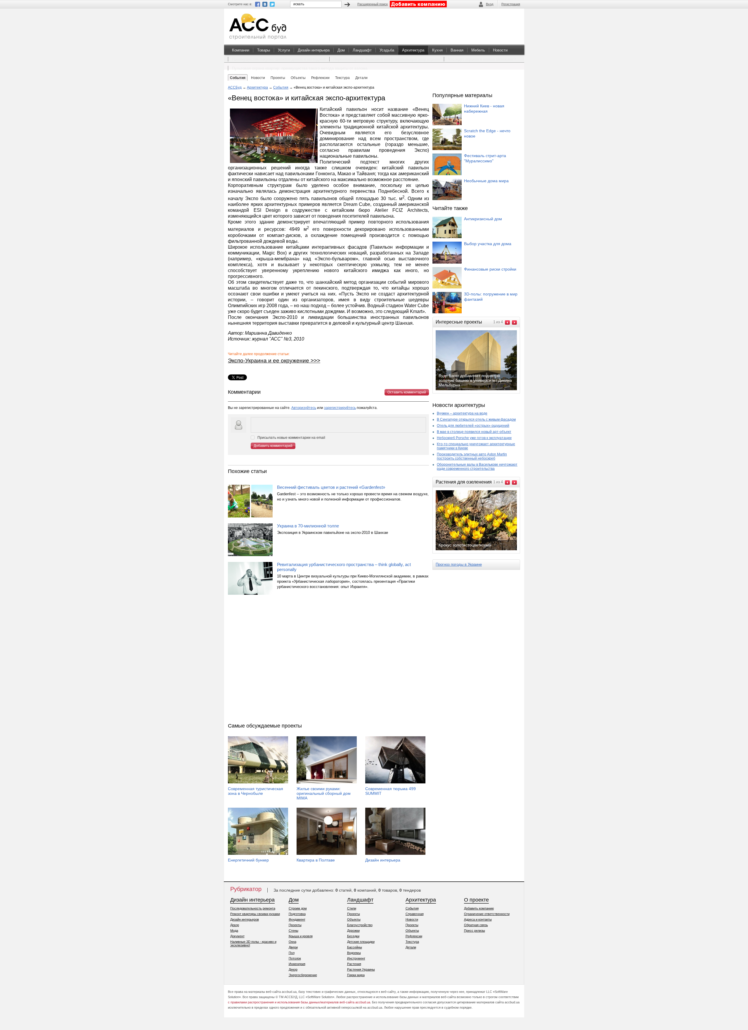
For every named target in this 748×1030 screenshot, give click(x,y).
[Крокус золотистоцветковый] (481, 550)
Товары (263, 50)
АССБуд (235, 87)
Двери (293, 947)
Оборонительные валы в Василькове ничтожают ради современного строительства (477, 466)
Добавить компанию (479, 908)
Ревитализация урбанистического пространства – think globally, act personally (344, 567)
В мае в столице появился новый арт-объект (474, 432)
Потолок (295, 958)
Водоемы (354, 953)
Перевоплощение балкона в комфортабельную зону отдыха (386, 59)
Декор (234, 925)
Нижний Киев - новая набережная (484, 109)
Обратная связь (476, 925)
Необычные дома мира (486, 180)
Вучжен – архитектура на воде (462, 413)
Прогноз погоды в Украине (459, 564)
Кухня (437, 50)
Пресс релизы (474, 930)
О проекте (476, 900)
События (280, 87)
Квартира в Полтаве (316, 860)
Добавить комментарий (273, 446)
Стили (351, 908)
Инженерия (297, 964)
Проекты (295, 925)
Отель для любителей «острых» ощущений (473, 426)
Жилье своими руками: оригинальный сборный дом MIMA (324, 793)
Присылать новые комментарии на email (291, 438)
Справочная (415, 914)
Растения (354, 964)
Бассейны (354, 947)
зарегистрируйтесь (340, 408)
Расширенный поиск (372, 4)
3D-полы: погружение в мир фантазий (490, 297)
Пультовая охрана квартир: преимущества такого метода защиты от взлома (299, 68)
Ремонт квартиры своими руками (255, 914)
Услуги (284, 50)
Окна (292, 941)
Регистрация (510, 4)
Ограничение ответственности (487, 914)
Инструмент (356, 958)
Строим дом (298, 908)
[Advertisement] (328, 660)
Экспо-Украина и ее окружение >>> (274, 360)
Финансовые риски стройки (490, 269)
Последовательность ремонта (252, 908)
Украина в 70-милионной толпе (308, 525)
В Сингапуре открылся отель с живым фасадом (476, 419)
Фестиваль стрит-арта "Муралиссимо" (485, 158)
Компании (240, 50)
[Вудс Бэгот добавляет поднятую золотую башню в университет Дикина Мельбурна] (481, 390)
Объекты (354, 919)
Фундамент (297, 919)
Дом (341, 50)
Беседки (353, 936)
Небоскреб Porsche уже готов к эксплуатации (474, 438)
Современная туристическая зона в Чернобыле (255, 791)
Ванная (457, 50)
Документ (237, 936)
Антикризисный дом (483, 218)
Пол (292, 953)
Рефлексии (414, 936)
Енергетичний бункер (248, 860)
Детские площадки (361, 941)
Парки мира (356, 975)
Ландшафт (362, 50)
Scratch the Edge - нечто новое (487, 133)
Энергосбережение (303, 975)
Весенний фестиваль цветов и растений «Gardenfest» (331, 487)
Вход (489, 4)
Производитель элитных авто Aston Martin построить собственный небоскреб (472, 456)
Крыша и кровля (301, 936)
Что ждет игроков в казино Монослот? (482, 59)
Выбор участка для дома (487, 243)
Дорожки (353, 930)
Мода (234, 930)
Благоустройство (360, 925)
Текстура (412, 941)
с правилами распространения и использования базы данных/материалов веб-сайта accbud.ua (299, 1002)
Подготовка (297, 914)
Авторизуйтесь (303, 408)
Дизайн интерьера (314, 50)
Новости (500, 50)
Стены (293, 930)
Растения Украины (361, 969)
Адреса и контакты (478, 919)
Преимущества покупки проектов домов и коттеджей (278, 59)
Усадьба (387, 50)
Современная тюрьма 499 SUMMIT (390, 791)
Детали (411, 947)
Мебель (478, 50)
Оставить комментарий (406, 392)
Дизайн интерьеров (244, 919)
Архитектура (413, 50)
